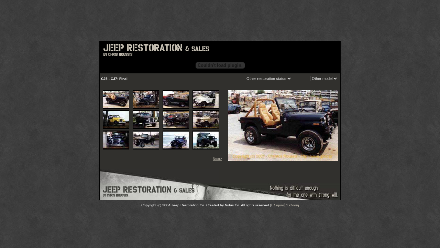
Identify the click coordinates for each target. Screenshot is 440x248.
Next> (217, 159)
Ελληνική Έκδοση (285, 205)
